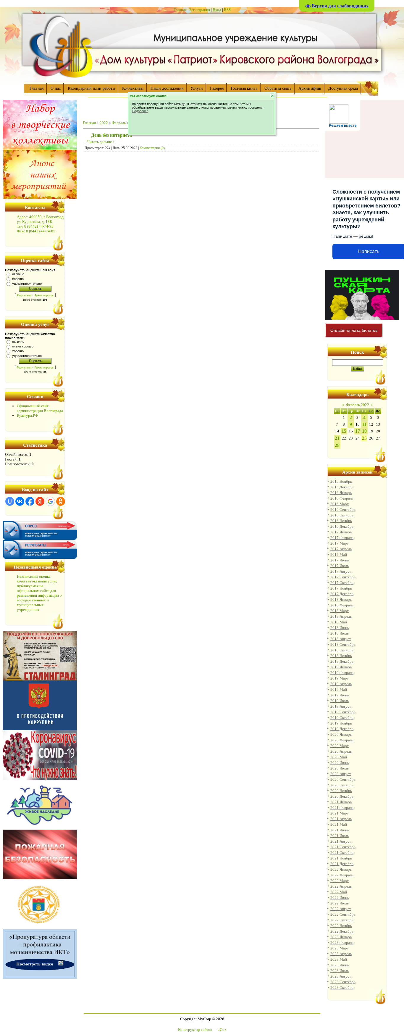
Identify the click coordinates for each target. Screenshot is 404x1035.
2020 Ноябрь (341, 790)
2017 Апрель (341, 549)
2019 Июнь (339, 695)
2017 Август (340, 571)
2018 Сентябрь (342, 644)
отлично (18, 274)
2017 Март (339, 543)
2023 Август (340, 976)
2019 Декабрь (341, 729)
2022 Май (338, 892)
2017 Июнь (339, 560)
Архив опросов (44, 295)
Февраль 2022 (357, 405)
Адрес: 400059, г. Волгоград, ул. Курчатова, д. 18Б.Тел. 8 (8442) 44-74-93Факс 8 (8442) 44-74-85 (40, 224)
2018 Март (339, 611)
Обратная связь (277, 88)
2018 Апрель (341, 616)
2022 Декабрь (341, 931)
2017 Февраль (341, 537)
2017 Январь (341, 532)
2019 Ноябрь (341, 723)
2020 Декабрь (341, 796)
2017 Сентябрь (342, 577)
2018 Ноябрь (341, 655)
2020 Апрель (341, 751)
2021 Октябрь (341, 852)
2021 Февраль (341, 807)
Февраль (119, 122)
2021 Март (339, 813)
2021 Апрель (341, 819)
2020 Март (339, 745)
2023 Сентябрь (342, 982)
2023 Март (339, 948)
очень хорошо (22, 346)
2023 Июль (339, 970)
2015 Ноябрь (341, 481)
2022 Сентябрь (342, 914)
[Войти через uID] (9, 501)
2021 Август (340, 841)
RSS (227, 9)
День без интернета (111, 135)
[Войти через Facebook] (29, 501)
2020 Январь (341, 734)
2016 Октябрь (341, 515)
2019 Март (339, 678)
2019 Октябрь (341, 717)
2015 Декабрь (341, 487)
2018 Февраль (341, 605)
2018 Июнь (339, 627)
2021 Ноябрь (341, 858)
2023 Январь (341, 937)
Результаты (24, 295)
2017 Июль (339, 566)
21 (337, 438)
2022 (104, 122)
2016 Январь (341, 492)
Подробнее (140, 111)
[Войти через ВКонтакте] (19, 501)
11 (364, 424)
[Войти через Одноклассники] (60, 501)
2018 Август (340, 639)
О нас (56, 88)
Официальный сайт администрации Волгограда (40, 408)
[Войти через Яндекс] (39, 501)
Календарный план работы (91, 88)
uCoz (222, 1029)
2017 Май (338, 554)
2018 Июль (339, 633)
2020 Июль (339, 768)
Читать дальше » (101, 141)
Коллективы (132, 88)
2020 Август (340, 774)
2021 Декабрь (341, 864)
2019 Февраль (341, 672)
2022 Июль (339, 903)
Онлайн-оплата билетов (353, 330)
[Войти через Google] (50, 501)
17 (357, 431)
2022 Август (340, 909)
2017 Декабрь (341, 594)
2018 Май (338, 622)
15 (344, 431)
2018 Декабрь (341, 661)
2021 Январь (341, 802)
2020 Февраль (341, 740)
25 (364, 438)
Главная (180, 9)
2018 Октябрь (341, 650)
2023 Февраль (341, 942)
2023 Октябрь (341, 987)
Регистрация (199, 9)
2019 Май (338, 689)
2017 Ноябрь (341, 588)
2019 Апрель (341, 684)
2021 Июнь (339, 830)
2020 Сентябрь (342, 779)
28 (337, 445)
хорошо (18, 279)
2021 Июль (339, 835)
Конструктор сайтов (195, 1029)
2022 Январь (341, 869)
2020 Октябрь (341, 785)
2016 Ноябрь (341, 521)
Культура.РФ (27, 415)
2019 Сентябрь (342, 712)
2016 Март (339, 504)
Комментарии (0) (152, 148)
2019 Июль (339, 700)
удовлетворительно (27, 283)
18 (364, 431)
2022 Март (339, 880)
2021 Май (338, 824)
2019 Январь (341, 667)
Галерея (217, 88)
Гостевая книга (244, 88)
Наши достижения (167, 88)
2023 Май (338, 959)
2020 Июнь (339, 762)
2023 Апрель (341, 954)
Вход (217, 9)
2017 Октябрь (341, 582)
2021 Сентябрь (342, 847)
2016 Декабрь (341, 526)
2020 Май (338, 757)
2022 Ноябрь (341, 925)
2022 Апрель (341, 886)
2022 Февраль (341, 875)
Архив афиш (309, 88)
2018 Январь (341, 599)
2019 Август (340, 706)
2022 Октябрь (341, 920)
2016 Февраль (341, 498)
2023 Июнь (339, 965)
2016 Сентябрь (342, 509)
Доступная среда (343, 88)
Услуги (196, 88)
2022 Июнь (339, 897)
